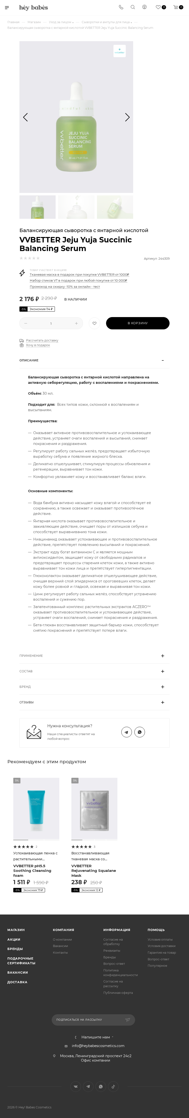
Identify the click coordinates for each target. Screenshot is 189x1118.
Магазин (16, 930)
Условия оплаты (160, 939)
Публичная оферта (118, 993)
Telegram (126, 732)
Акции (13, 939)
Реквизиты (111, 950)
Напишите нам (95, 1037)
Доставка (17, 982)
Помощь (156, 930)
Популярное (157, 965)
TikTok (113, 1086)
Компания (63, 930)
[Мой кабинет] (144, 7)
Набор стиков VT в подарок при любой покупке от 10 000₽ (78, 280)
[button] (25, 117)
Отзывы (26, 702)
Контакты (60, 952)
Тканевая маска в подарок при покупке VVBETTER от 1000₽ (79, 274)
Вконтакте (75, 1086)
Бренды (15, 949)
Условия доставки (161, 946)
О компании (62, 939)
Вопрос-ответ (114, 964)
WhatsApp (139, 732)
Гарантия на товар (162, 952)
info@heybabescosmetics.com (98, 1046)
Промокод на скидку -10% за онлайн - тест (65, 286)
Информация (116, 930)
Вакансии (17, 972)
